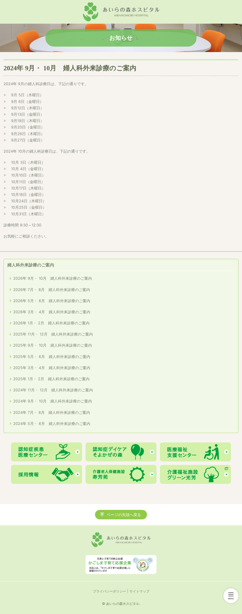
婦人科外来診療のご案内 (30, 264)
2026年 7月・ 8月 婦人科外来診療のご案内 (51, 289)
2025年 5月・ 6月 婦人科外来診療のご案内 (51, 356)
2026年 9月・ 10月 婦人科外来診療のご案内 (52, 278)
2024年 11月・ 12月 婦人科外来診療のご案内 (53, 390)
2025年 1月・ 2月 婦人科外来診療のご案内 (51, 378)
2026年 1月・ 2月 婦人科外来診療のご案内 (51, 323)
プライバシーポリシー (109, 591)
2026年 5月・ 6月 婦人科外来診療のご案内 (51, 300)
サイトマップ (139, 591)
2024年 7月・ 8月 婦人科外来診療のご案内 (51, 412)
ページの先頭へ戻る (124, 514)
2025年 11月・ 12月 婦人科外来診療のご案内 (53, 334)
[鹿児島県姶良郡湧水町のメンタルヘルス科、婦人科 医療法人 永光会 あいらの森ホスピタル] (121, 11)
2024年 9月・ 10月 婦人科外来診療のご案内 (52, 401)
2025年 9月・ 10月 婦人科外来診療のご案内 (52, 345)
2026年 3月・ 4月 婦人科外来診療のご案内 (51, 311)
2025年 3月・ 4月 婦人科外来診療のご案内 (51, 367)
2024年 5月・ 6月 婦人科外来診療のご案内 (51, 423)
